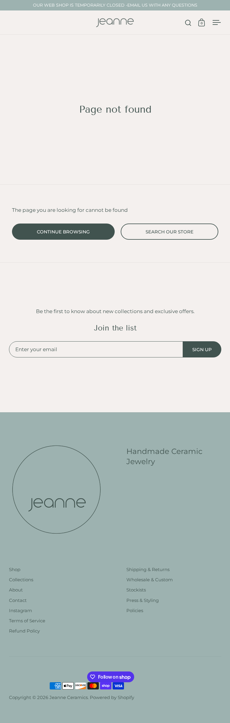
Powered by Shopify (112, 697)
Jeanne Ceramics (68, 697)
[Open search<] (188, 22)
